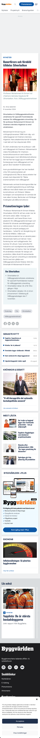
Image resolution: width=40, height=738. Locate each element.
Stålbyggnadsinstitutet (13, 316)
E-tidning (5, 683)
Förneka (20, 727)
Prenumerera (7, 687)
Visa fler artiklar (8, 571)
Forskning (8, 311)
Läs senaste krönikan (10, 408)
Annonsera (6, 691)
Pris (17, 311)
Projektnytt (15, 10)
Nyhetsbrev (6, 679)
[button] (37, 699)
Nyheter (5, 10)
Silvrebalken (26, 311)
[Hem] (7, 4)
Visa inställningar (20, 733)
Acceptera (20, 721)
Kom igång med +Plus (20, 530)
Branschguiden (28, 10)
